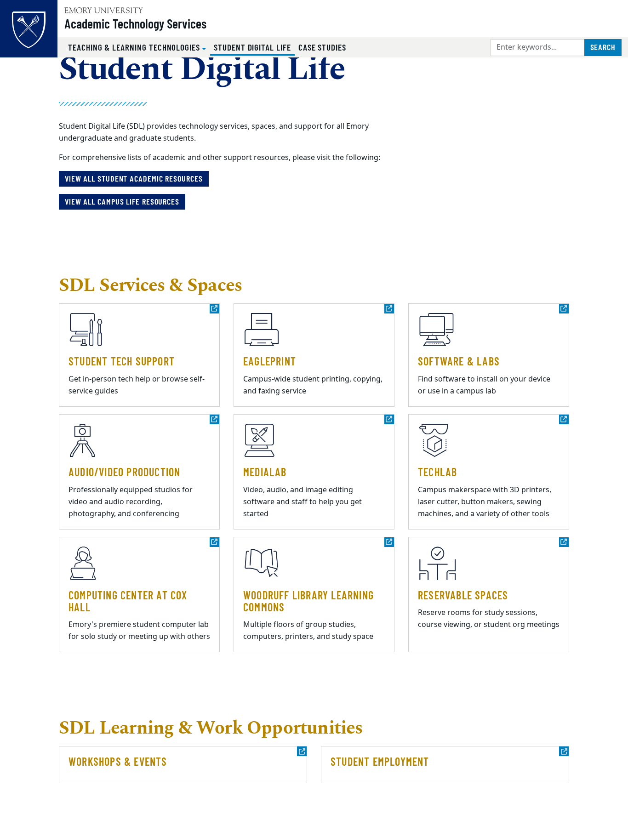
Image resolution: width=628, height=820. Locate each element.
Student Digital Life (254, 46)
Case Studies (322, 47)
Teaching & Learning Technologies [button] (135, 47)
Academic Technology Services (135, 23)
